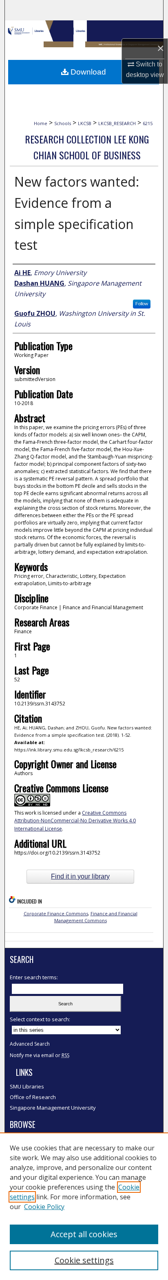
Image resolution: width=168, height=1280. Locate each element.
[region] (84, 1206)
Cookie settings (84, 1260)
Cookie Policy (44, 1206)
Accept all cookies (84, 1234)
